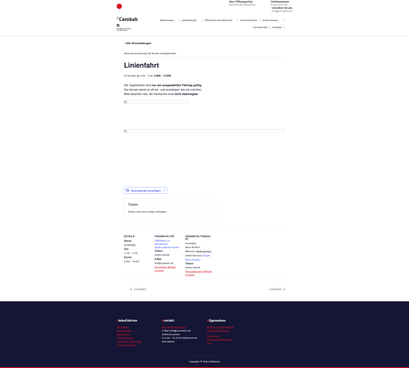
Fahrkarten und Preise (129, 341)
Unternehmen (270, 20)
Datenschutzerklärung (219, 339)
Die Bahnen (123, 334)
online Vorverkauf (127, 345)
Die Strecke (123, 327)
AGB (209, 343)
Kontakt (277, 27)
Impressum (213, 336)
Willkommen (167, 20)
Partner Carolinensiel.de (220, 327)
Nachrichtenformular (174, 327)
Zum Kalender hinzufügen (146, 190)
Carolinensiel (260, 27)
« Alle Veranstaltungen (137, 43)
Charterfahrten (248, 20)
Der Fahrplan (124, 330)
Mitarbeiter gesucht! (218, 330)
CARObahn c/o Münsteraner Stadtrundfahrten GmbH (167, 244)
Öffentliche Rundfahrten (218, 20)
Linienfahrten (189, 20)
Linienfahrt (139, 289)
